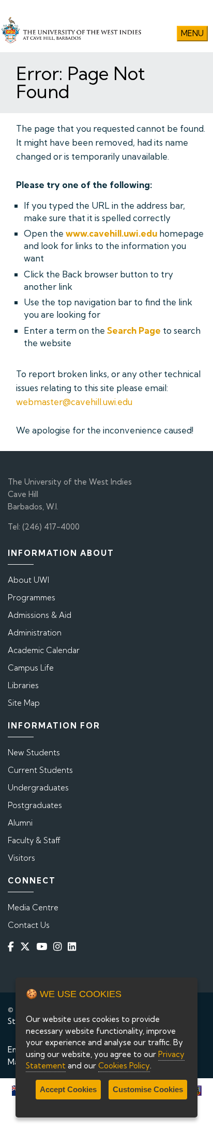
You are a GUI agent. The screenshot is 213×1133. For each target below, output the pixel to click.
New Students (34, 752)
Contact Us (29, 925)
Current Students (40, 770)
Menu (192, 33)
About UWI (28, 580)
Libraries (23, 685)
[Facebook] (13, 947)
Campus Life (31, 668)
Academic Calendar (44, 650)
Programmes (31, 597)
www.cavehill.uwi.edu (111, 233)
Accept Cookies (68, 1089)
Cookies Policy (124, 1065)
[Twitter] (27, 947)
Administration (35, 633)
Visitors (21, 858)
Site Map (24, 703)
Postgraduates (35, 805)
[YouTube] (43, 947)
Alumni (20, 823)
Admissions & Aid (39, 615)
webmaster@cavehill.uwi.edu (74, 401)
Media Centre (33, 907)
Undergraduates (38, 788)
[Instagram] (59, 947)
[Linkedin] (74, 947)
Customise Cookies (148, 1089)
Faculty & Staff (34, 840)
